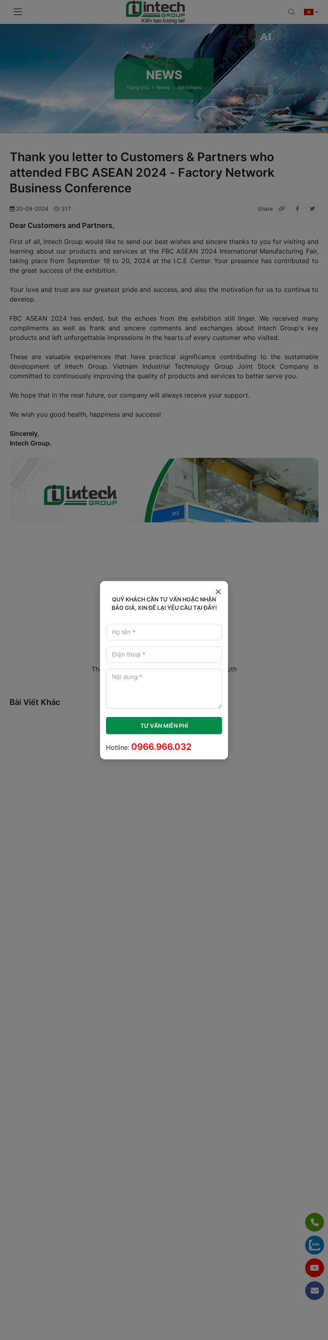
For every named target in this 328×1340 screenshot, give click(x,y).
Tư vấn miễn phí (164, 725)
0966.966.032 (161, 746)
